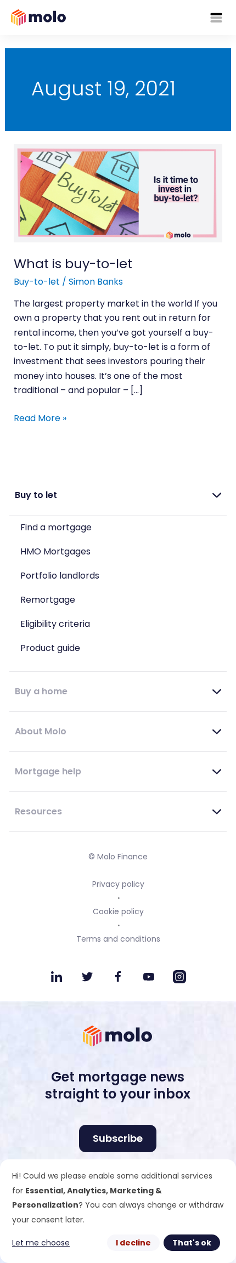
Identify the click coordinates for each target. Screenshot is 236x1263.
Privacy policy (118, 884)
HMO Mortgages (55, 551)
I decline (133, 1242)
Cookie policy (118, 911)
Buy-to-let (37, 281)
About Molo (40, 731)
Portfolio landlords (59, 575)
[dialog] (118, 1211)
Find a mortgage (56, 527)
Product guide (50, 648)
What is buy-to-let (73, 263)
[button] (118, 495)
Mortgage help (48, 771)
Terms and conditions (118, 938)
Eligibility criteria (55, 624)
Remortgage (47, 599)
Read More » (40, 417)
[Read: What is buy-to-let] (118, 192)
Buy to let (36, 495)
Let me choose (41, 1242)
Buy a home (41, 691)
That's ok (191, 1242)
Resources (38, 811)
